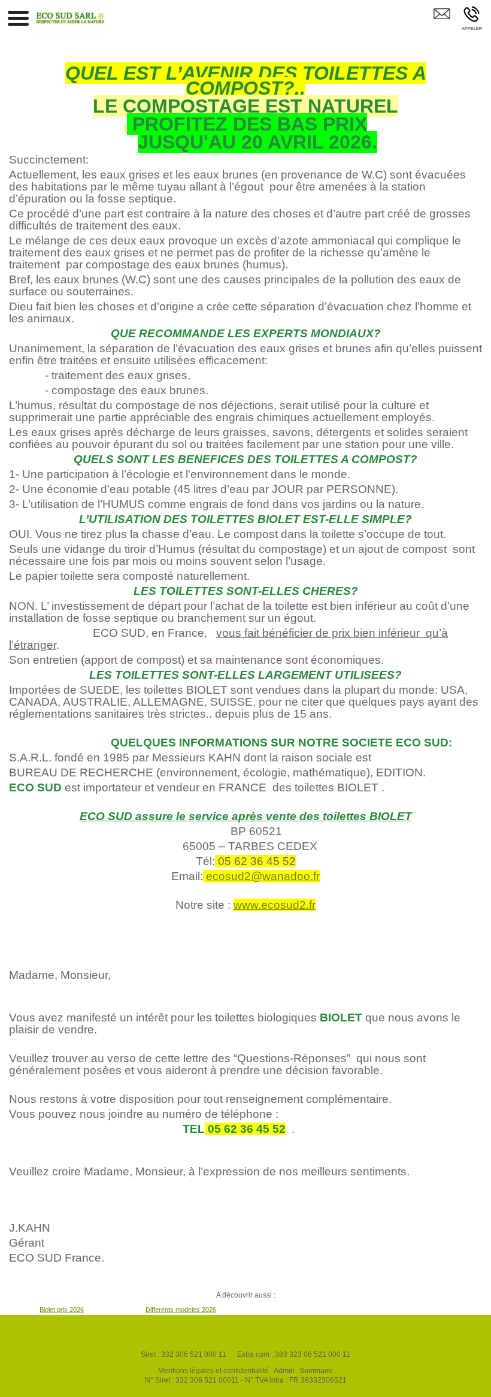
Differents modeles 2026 (181, 1309)
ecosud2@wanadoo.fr (263, 876)
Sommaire (316, 1370)
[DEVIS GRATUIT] (441, 22)
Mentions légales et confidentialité (213, 1370)
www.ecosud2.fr (275, 905)
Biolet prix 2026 (62, 1309)
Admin (284, 1370)
